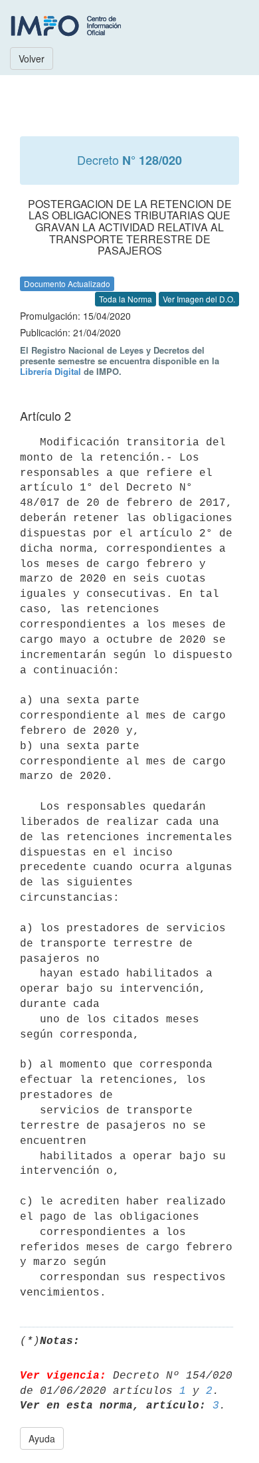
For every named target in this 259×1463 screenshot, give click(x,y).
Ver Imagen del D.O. (199, 298)
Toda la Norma (125, 298)
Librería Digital (50, 371)
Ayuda (42, 1438)
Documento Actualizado (67, 283)
